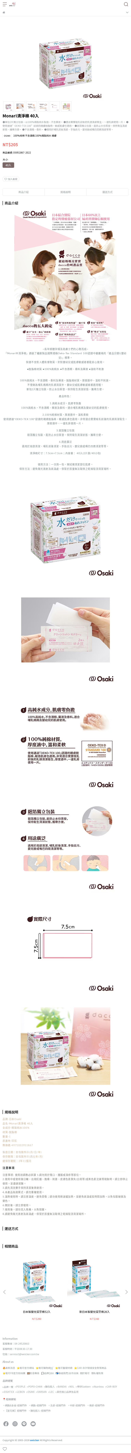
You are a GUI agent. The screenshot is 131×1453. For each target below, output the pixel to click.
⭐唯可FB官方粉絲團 (14, 1373)
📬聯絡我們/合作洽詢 (66, 1373)
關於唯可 (85, 1373)
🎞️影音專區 (33, 1373)
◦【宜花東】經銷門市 (14, 1410)
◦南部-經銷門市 (96, 1405)
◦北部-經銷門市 (57, 1405)
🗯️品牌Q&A (47, 1373)
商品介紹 (23, 192)
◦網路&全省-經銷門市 (15, 1405)
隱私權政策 (97, 1373)
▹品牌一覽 (8, 1387)
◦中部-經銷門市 (76, 1405)
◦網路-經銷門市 (37, 1405)
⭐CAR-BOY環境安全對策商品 (90, 1368)
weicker (35, 1440)
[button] (126, 1292)
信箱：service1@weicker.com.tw (21, 1354)
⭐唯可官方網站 (25, 1368)
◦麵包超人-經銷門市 (39, 1410)
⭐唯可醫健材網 (63, 1368)
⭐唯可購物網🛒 (44, 1368)
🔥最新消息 (9, 1368)
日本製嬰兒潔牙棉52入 (36, 1311)
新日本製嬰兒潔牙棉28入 (94, 1311)
